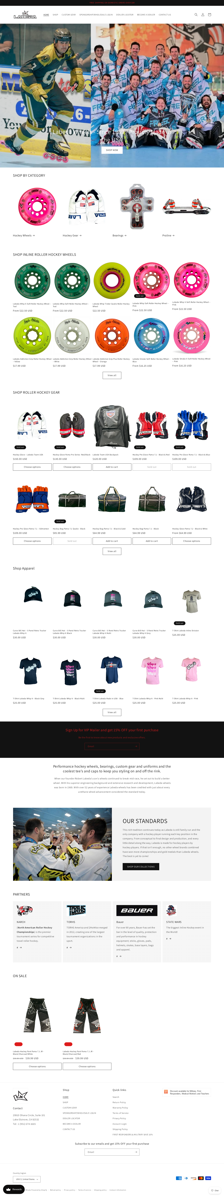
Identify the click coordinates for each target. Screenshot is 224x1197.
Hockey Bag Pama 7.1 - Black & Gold (109, 529)
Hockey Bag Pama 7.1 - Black (146, 529)
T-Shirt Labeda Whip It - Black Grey (28, 698)
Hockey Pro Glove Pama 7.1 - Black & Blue (191, 455)
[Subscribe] (136, 746)
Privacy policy (69, 1190)
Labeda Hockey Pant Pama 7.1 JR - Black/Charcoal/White (28, 1052)
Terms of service (84, 1190)
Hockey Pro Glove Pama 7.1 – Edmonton (31, 529)
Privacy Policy (119, 1118)
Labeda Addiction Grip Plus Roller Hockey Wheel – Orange (111, 360)
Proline (166, 235)
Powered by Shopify (39, 1190)
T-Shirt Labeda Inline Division (185, 630)
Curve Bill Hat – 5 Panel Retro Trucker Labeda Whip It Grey (149, 631)
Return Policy (119, 1102)
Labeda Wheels (25, 1190)
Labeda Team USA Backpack (105, 455)
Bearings (118, 235)
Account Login (120, 1123)
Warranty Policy (120, 1107)
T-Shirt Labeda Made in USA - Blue (108, 698)
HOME (65, 1097)
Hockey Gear (70, 235)
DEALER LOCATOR (71, 1118)
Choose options (32, 466)
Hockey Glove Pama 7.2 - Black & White (189, 529)
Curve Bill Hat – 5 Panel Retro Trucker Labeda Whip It (29, 631)
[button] (196, 14)
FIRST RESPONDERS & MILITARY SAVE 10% (133, 1134)
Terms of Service (121, 1113)
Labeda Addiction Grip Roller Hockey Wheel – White (72, 360)
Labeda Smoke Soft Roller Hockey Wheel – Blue (151, 360)
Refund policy (55, 1190)
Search (116, 1097)
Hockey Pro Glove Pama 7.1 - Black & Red (151, 455)
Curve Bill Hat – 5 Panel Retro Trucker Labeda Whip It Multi (109, 631)
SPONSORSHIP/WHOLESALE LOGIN (79, 1113)
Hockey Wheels (22, 235)
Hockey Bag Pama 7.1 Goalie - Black (69, 529)
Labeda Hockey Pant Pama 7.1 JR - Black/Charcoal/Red (78, 1052)
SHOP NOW (112, 150)
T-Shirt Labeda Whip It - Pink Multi (148, 698)
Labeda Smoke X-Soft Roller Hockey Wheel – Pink (191, 360)
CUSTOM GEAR (70, 1107)
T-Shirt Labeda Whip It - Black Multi (69, 698)
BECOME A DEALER (72, 1123)
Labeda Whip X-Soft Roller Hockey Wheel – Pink (191, 303)
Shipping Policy (120, 1129)
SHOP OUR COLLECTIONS (141, 866)
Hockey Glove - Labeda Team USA (28, 455)
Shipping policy (100, 1190)
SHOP (65, 1102)
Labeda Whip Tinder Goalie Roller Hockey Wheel (111, 305)
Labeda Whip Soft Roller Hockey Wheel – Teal (71, 305)
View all (112, 375)
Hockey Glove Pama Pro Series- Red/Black (71, 455)
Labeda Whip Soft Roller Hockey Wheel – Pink (151, 304)
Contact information (118, 1190)
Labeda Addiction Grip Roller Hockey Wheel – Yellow (32, 360)
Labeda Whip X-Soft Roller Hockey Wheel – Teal (32, 305)
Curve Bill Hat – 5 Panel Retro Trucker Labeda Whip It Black (69, 631)
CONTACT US (69, 1129)
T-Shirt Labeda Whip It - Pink (185, 698)
